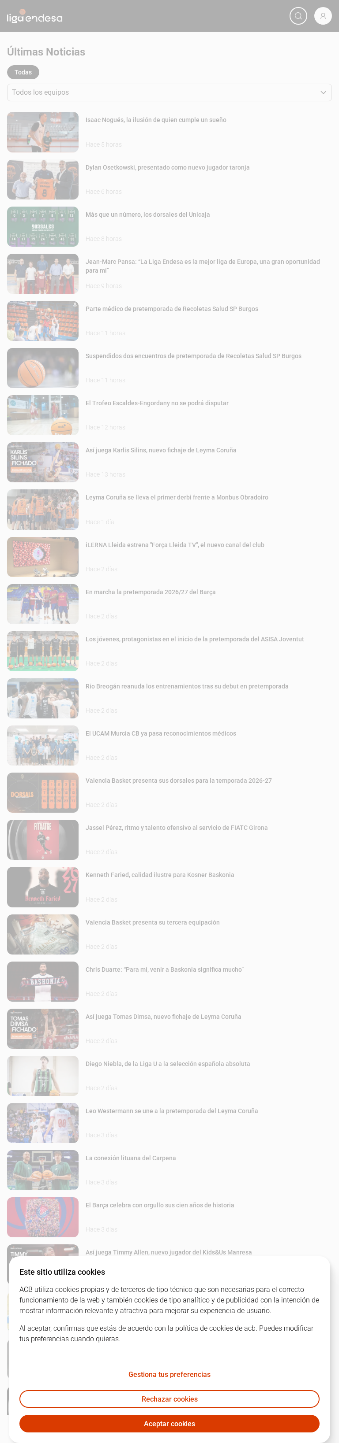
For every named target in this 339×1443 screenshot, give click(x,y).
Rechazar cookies (170, 1399)
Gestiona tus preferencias (169, 1374)
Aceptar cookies (169, 1424)
